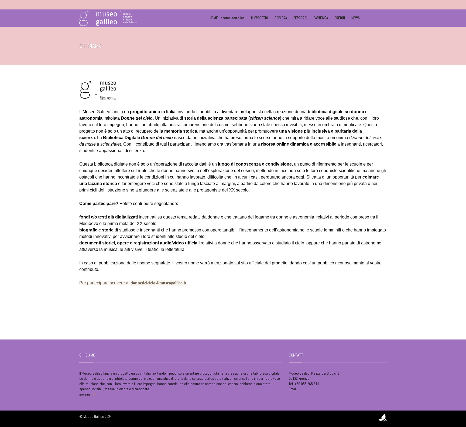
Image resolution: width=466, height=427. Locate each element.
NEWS (355, 18)
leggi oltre (84, 394)
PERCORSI (300, 18)
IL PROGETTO (259, 18)
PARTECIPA (321, 18)
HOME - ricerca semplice (227, 18)
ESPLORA (281, 18)
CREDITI (339, 18)
